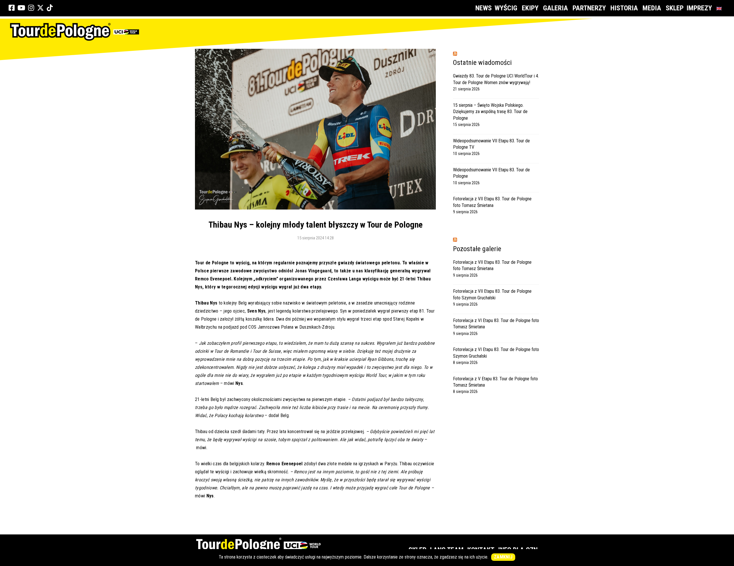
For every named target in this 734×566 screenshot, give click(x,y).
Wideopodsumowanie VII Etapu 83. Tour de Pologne (491, 173)
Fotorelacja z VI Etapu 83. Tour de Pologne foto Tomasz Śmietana (496, 323)
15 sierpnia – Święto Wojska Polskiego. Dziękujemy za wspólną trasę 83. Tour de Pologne (490, 111)
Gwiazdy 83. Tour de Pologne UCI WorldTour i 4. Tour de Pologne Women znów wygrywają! (496, 79)
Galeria (555, 8)
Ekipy (530, 8)
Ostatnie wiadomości (482, 63)
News (483, 8)
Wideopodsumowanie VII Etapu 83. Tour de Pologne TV (491, 144)
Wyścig (506, 8)
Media (652, 8)
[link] (12, 8)
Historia (624, 8)
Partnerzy (589, 8)
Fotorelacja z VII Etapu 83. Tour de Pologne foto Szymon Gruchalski (492, 294)
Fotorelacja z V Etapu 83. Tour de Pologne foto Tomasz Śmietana (495, 382)
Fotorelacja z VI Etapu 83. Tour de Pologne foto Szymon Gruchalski (496, 352)
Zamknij (503, 557)
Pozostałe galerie (477, 249)
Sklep (675, 8)
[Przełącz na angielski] (720, 8)
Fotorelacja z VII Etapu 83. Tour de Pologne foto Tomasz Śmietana (492, 202)
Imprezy (699, 8)
